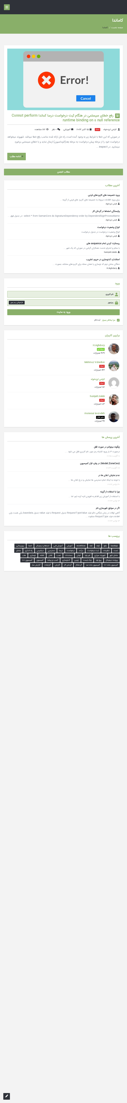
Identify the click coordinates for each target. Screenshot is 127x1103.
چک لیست (87, 560)
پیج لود (99, 560)
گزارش (57, 565)
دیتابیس (40, 550)
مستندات (68, 555)
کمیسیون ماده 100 (111, 565)
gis (105, 545)
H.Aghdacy (112, 268)
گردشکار (79, 565)
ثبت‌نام (97, 320)
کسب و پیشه (52, 560)
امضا (30, 545)
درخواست (71, 550)
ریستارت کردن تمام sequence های (103, 244)
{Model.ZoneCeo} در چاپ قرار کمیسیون (100, 463)
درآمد (81, 550)
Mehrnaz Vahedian (94, 362)
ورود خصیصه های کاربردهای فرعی (104, 195)
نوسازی (33, 555)
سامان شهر (114, 555)
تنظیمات (106, 550)
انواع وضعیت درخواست (108, 227)
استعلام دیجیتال (42, 545)
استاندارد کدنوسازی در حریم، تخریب (103, 260)
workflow (81, 545)
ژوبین (76, 560)
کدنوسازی (66, 560)
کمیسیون (39, 560)
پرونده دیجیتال (112, 560)
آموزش (69, 545)
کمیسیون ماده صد (93, 565)
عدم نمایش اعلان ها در (109, 475)
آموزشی (66, 129)
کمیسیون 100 (27, 560)
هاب (24, 555)
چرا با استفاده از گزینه (110, 492)
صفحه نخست (117, 28)
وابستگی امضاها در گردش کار (106, 211)
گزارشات (47, 565)
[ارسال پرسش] (6, 1096)
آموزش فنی (58, 545)
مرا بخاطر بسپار (108, 320)
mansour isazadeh (95, 413)
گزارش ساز (36, 565)
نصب (59, 555)
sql (98, 545)
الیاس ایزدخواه (110, 129)
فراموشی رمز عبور (16, 302)
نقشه (42, 555)
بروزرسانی (20, 545)
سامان (18, 550)
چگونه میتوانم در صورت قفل (107, 447)
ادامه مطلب (15, 157)
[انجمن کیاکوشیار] (119, 7)
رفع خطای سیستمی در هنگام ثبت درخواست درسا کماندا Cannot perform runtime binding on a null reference (66, 118)
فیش (79, 555)
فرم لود (87, 555)
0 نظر (54, 129)
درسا (61, 550)
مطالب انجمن (63, 172)
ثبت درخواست (93, 550)
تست (116, 550)
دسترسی (51, 550)
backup (114, 545)
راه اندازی (29, 550)
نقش (50, 555)
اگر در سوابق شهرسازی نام (108, 508)
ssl (91, 545)
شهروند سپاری (100, 555)
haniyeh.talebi (110, 252)
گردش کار (67, 565)
